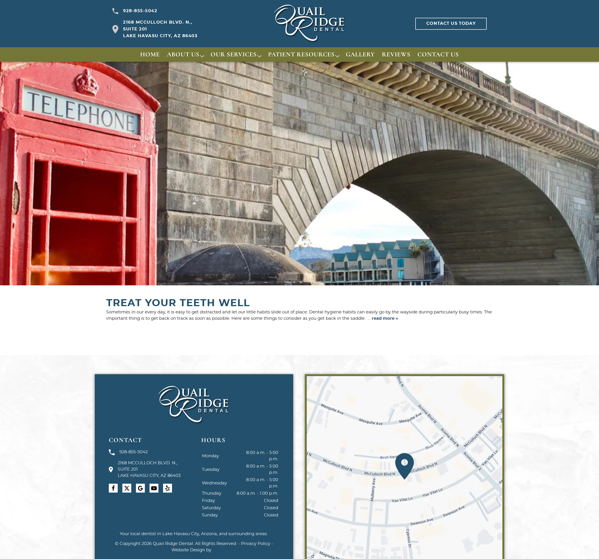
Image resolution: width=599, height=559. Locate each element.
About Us (183, 54)
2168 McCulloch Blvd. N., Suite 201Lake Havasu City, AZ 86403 (160, 29)
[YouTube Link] (154, 488)
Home (150, 54)
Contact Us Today (450, 24)
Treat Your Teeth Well (178, 303)
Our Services (234, 54)
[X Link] (126, 488)
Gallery (360, 54)
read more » (385, 318)
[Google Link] (140, 488)
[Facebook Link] (113, 488)
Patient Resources (301, 54)
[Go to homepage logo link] (193, 405)
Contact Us (438, 54)
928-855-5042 (140, 11)
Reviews (396, 54)
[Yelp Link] (167, 488)
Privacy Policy (255, 544)
